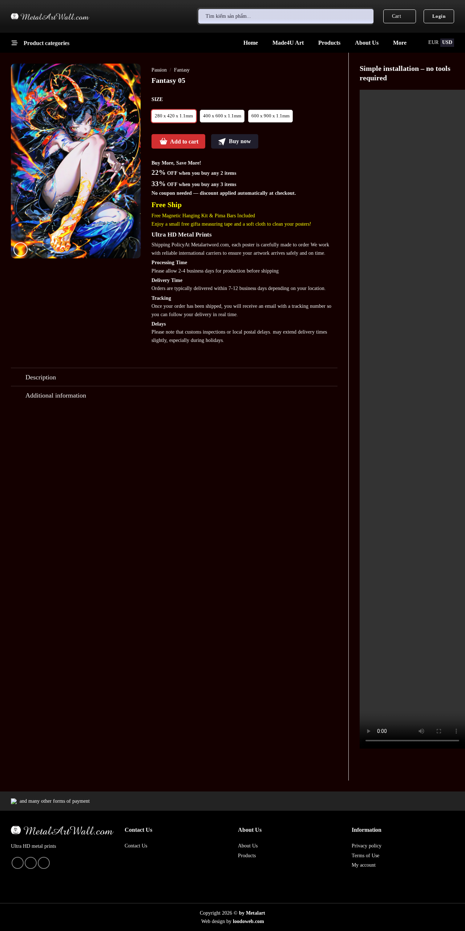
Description (40, 377)
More (400, 43)
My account (364, 865)
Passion (159, 70)
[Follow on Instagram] (18, 863)
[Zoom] (20, 249)
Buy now (239, 141)
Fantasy (182, 70)
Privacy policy (366, 846)
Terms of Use (365, 855)
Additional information (55, 395)
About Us (367, 43)
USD (447, 42)
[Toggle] (18, 378)
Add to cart (184, 141)
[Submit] (366, 16)
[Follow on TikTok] (44, 863)
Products (329, 43)
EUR (433, 42)
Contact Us (136, 846)
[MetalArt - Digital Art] (50, 16)
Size (157, 99)
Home (250, 43)
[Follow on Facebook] (31, 863)
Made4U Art (288, 43)
